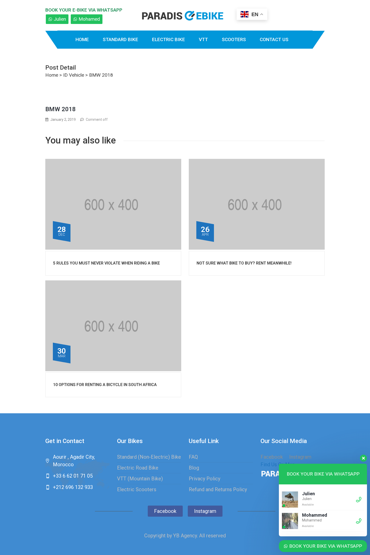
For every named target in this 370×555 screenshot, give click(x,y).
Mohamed (89, 19)
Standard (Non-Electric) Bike (149, 457)
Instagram (205, 511)
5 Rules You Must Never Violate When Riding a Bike (106, 263)
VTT (203, 39)
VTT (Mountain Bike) (140, 479)
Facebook (272, 457)
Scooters (234, 39)
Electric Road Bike (137, 468)
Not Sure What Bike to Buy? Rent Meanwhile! (244, 263)
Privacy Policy (204, 479)
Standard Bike (120, 39)
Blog (194, 468)
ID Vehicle (73, 75)
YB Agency (185, 536)
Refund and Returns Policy (218, 489)
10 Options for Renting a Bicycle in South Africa (105, 384)
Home (82, 39)
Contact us (274, 39)
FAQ (193, 457)
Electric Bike (168, 39)
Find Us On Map (278, 464)
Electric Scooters (136, 489)
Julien (60, 19)
